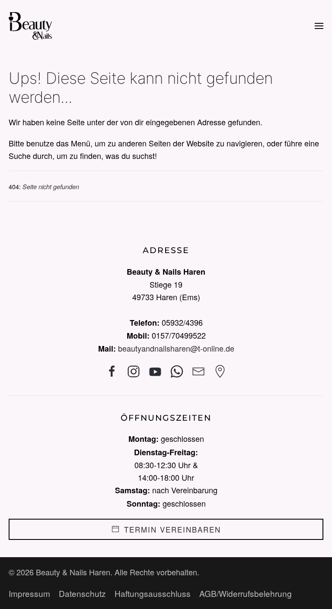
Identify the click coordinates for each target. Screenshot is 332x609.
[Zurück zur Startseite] (30, 26)
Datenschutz (82, 593)
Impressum (29, 593)
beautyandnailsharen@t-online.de (176, 348)
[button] (319, 26)
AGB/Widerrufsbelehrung (245, 593)
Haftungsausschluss (153, 593)
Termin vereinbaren (172, 529)
